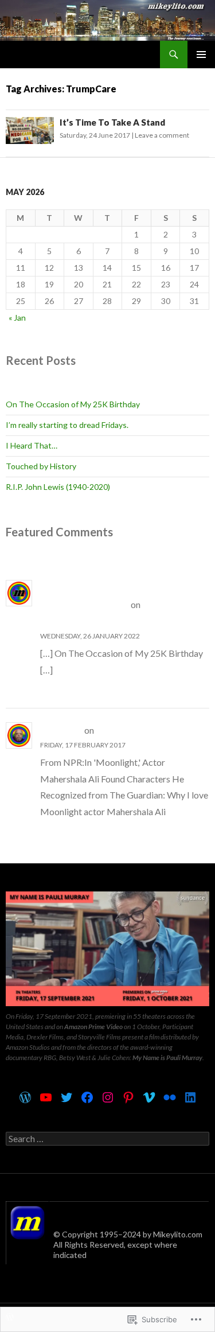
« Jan (17, 317)
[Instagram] (108, 1097)
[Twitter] (66, 1097)
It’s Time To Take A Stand (112, 122)
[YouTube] (46, 1097)
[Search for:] (107, 1139)
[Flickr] (170, 1097)
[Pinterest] (128, 1097)
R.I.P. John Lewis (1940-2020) (58, 487)
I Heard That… (31, 445)
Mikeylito (61, 730)
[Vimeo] (149, 1097)
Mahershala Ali (128, 730)
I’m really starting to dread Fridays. (67, 425)
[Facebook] (87, 1097)
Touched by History (41, 466)
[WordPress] (25, 1097)
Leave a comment (162, 135)
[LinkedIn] (190, 1097)
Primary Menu (201, 54)
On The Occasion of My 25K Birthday (73, 404)
